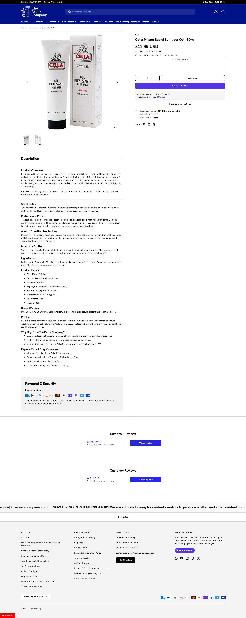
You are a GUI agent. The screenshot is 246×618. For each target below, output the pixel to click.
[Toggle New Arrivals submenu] (75, 21)
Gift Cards (108, 21)
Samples (84, 21)
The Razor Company (34, 609)
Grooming (39, 21)
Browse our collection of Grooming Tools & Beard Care (52, 357)
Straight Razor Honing (84, 537)
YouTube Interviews (30, 566)
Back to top (123, 517)
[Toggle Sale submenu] (99, 21)
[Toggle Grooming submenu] (45, 21)
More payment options (180, 103)
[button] (223, 11)
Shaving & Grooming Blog (33, 556)
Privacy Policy (81, 547)
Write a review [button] (145, 443)
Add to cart (193, 78)
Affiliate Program (82, 563)
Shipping (138, 51)
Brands (53, 21)
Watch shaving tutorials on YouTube (44, 361)
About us (25, 537)
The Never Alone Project (32, 586)
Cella (137, 34)
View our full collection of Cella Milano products (49, 353)
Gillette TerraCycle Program (87, 573)
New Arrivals (68, 21)
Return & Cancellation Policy (87, 552)
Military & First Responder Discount (91, 568)
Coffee (155, 21)
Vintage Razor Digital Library (35, 550)
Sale (96, 21)
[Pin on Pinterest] (154, 124)
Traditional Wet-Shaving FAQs (35, 561)
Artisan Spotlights (29, 571)
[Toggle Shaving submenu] (30, 21)
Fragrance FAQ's (29, 576)
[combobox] (130, 11)
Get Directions (126, 560)
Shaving (24, 21)
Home (23, 28)
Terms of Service (82, 558)
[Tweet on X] (143, 124)
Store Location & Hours (85, 578)
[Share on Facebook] (149, 124)
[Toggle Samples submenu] (89, 21)
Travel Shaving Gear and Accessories (132, 21)
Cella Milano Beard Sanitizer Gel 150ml (41, 28)
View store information (148, 117)
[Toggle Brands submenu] (58, 21)
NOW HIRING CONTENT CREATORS (38, 581)
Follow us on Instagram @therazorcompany (47, 365)
